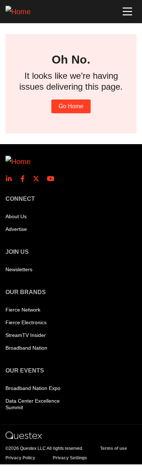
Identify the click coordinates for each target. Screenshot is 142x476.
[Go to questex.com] (23, 435)
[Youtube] (52, 178)
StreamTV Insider (25, 335)
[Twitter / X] (38, 178)
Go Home (71, 106)
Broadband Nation (26, 348)
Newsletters (18, 269)
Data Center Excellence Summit (32, 404)
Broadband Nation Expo (32, 388)
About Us (16, 216)
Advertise (16, 229)
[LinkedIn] (10, 178)
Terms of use (113, 448)
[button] (127, 12)
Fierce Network (22, 310)
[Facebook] (24, 178)
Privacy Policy (20, 457)
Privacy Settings (70, 457)
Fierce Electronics (26, 322)
